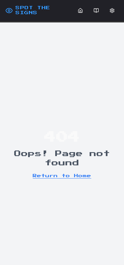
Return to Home (62, 176)
